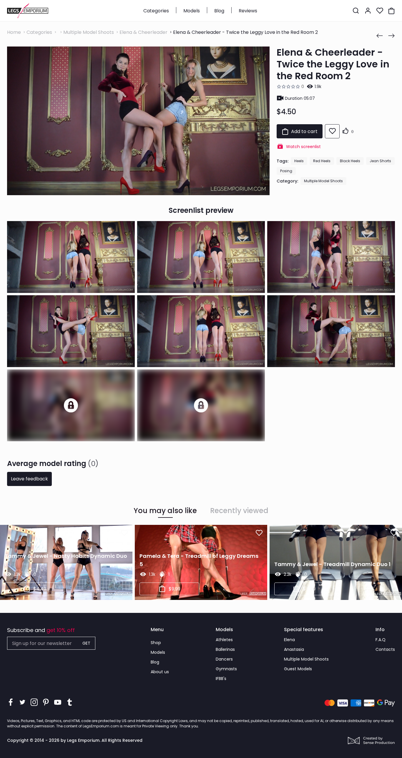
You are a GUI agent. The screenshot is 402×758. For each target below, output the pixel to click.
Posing (286, 170)
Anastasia (294, 649)
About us (160, 672)
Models (191, 10)
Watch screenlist (303, 147)
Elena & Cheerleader (143, 32)
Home (14, 32)
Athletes (224, 640)
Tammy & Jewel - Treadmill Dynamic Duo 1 (332, 564)
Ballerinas (225, 649)
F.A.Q (381, 640)
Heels (299, 160)
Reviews (248, 10)
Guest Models (298, 669)
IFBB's (221, 678)
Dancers (224, 659)
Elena (289, 640)
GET (86, 643)
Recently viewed (239, 510)
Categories (156, 10)
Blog (219, 10)
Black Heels (350, 160)
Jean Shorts (380, 160)
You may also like (165, 510)
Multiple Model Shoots (88, 32)
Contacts (385, 649)
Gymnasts (226, 669)
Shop (156, 643)
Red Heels (321, 160)
